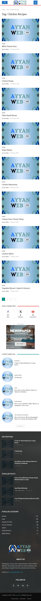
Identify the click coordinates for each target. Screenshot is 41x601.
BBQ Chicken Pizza (9, 46)
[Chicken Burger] (20, 64)
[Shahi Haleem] (20, 133)
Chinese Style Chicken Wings (13, 219)
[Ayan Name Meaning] (7, 491)
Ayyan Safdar (5, 49)
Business (16, 360)
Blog (15, 387)
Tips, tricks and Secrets (21, 415)
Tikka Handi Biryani (9, 115)
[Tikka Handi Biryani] (20, 99)
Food (3, 43)
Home (3, 9)
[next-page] (15, 299)
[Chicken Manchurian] (20, 168)
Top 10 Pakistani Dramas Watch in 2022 (27, 498)
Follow (20, 310)
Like (8, 310)
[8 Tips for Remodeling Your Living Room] (7, 363)
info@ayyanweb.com (16, 572)
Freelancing (17, 377)
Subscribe (33, 310)
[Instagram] (18, 585)
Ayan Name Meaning (21, 488)
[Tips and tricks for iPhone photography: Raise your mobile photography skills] (7, 417)
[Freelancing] (7, 376)
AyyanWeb (18, 595)
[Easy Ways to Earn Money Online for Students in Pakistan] (7, 390)
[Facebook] (13, 585)
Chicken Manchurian (9, 185)
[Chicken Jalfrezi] (20, 237)
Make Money (18, 375)
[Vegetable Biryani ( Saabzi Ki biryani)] (20, 272)
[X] (27, 585)
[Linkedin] (23, 585)
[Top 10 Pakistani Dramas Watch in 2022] (7, 502)
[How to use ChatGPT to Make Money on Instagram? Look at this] (7, 403)
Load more (20, 426)
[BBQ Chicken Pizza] (20, 30)
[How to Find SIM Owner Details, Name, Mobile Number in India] (7, 481)
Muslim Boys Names (20, 490)
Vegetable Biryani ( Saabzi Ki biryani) (16, 288)
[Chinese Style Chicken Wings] (20, 202)
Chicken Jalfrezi (8, 254)
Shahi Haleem (7, 150)
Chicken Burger (8, 81)
